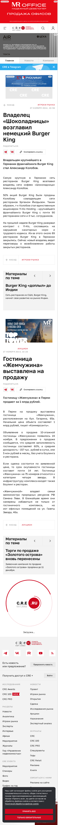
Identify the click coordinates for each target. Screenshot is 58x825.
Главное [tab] (9, 58)
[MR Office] (28, 11)
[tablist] (28, 59)
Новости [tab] (27, 58)
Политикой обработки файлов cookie (22, 804)
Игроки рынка (44, 101)
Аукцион (23, 348)
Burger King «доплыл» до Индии (25, 288)
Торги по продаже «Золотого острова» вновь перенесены (24, 557)
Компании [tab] (46, 58)
